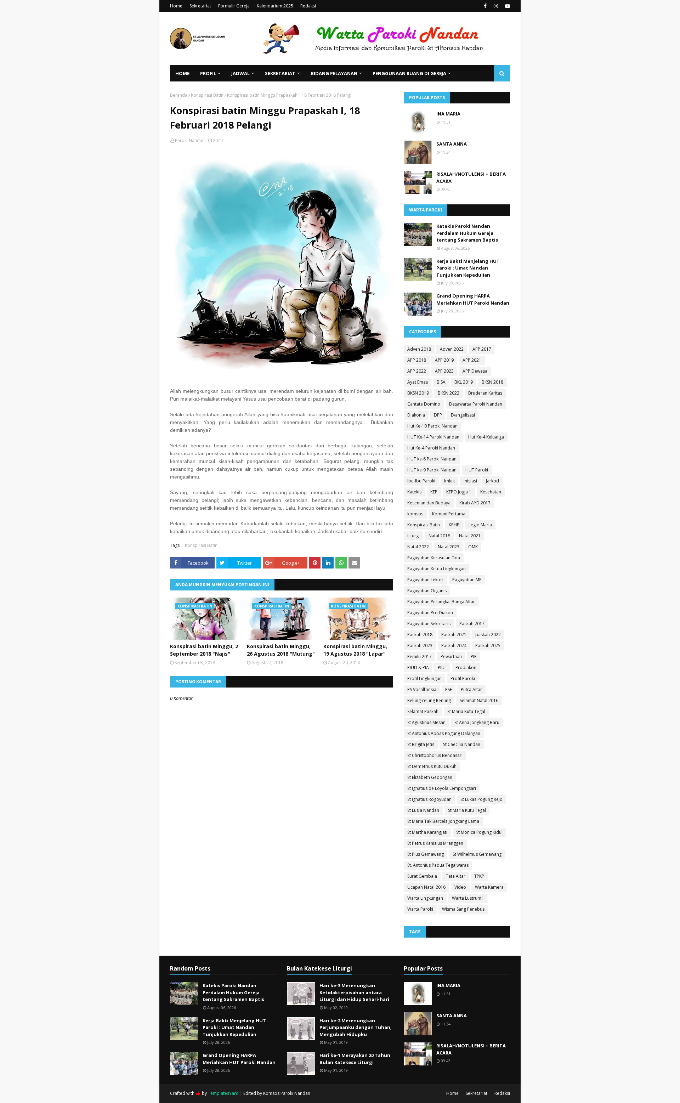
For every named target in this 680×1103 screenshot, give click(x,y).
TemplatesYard (223, 1093)
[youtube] (506, 6)
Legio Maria (480, 525)
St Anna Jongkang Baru (476, 722)
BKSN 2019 (418, 393)
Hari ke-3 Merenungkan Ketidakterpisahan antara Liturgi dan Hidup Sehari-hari (354, 992)
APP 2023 (444, 371)
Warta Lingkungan (425, 898)
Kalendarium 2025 (275, 6)
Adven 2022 (452, 349)
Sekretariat (200, 6)
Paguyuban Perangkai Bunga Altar (441, 602)
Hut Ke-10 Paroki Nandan (432, 426)
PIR (474, 657)
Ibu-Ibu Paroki (421, 481)
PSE (448, 689)
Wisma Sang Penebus (463, 909)
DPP (438, 415)
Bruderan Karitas (485, 393)
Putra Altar (471, 689)
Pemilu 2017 (419, 657)
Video (460, 887)
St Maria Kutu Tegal (466, 711)
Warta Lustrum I (467, 898)
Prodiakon (465, 667)
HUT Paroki (476, 470)
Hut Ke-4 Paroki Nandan (431, 448)
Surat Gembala (422, 876)
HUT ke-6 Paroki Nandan (432, 459)
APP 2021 (472, 360)
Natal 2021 (470, 536)
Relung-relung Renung (429, 700)
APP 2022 (416, 371)
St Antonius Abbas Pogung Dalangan (443, 733)
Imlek (449, 481)
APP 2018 (416, 360)
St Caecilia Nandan (461, 744)
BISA (441, 382)
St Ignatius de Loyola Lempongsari (441, 788)
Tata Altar (455, 876)
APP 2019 (444, 360)
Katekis (414, 492)
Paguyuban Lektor (425, 580)
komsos (415, 514)
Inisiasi (470, 481)
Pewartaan (451, 657)
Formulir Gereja (234, 6)
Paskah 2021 (453, 635)
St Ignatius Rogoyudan (429, 799)
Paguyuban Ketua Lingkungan (436, 569)
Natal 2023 (448, 547)
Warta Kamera (489, 887)
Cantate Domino (423, 404)
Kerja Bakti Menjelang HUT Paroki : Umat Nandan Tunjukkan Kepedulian (468, 268)
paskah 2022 (488, 635)
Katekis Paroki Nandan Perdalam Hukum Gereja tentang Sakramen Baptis (467, 233)
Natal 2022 (418, 547)
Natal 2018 (439, 536)
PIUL (442, 667)
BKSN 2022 (448, 393)
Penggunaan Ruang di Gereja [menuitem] (409, 73)
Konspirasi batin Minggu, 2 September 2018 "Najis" (204, 650)
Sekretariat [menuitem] (280, 73)
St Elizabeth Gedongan (429, 777)
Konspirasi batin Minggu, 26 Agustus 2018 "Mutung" (281, 650)
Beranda (178, 95)
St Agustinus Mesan (426, 722)
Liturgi (413, 536)
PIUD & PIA (418, 667)
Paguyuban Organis (427, 591)
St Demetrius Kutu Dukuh (432, 766)
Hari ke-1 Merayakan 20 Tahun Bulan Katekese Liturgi (354, 1058)
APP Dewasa (475, 371)
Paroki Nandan (190, 140)
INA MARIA (448, 114)
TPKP (479, 876)
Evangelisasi (463, 415)
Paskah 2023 (419, 646)
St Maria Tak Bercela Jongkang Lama (443, 821)
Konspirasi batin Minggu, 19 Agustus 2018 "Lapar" (355, 650)
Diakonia (416, 415)
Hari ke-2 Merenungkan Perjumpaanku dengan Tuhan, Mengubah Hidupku (355, 1027)
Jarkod (492, 481)
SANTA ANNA (451, 144)
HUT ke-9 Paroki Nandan (432, 470)
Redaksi (308, 6)
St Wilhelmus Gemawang (477, 854)
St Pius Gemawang (425, 854)
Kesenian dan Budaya (428, 503)
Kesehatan (490, 492)
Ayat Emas (417, 382)
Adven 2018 (419, 349)
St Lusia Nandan (423, 810)
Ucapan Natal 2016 (426, 887)
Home (176, 6)
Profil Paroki (462, 678)
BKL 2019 (463, 382)
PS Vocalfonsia (421, 689)
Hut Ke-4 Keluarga (486, 437)
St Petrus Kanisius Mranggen (435, 843)
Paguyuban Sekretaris (428, 624)
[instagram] (496, 6)
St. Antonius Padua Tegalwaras (438, 865)
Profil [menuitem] (208, 73)
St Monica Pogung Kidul (479, 832)
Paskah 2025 (487, 646)
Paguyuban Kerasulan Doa (433, 558)
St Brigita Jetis (420, 744)
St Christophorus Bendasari (435, 755)
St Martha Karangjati (427, 832)
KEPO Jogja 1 (458, 492)
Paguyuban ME (466, 580)
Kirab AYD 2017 (475, 503)
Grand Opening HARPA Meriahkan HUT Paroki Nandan (472, 299)
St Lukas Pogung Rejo (481, 799)
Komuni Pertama (448, 514)
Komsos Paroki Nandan (286, 1093)
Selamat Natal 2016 (479, 700)
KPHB (454, 525)
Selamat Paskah (422, 711)
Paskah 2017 (471, 624)
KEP (433, 492)
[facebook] (485, 6)
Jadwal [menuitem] (240, 73)
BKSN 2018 (492, 382)
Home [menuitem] (182, 73)
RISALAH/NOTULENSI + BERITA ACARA (471, 177)
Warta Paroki (420, 909)
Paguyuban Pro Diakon (430, 613)
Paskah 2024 (453, 646)
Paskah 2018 (419, 635)
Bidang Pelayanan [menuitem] (334, 73)
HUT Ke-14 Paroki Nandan (433, 437)
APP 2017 (481, 349)
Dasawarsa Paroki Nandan (475, 404)
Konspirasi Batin (207, 95)
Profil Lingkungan (424, 678)
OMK (473, 547)
